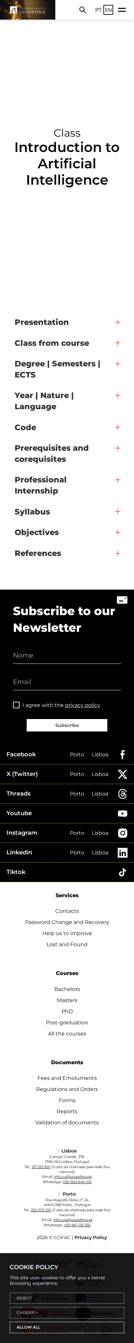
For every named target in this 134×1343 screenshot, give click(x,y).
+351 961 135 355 (76, 1225)
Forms (67, 1100)
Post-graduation (67, 1022)
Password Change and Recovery (67, 922)
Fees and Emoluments (67, 1078)
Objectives (37, 532)
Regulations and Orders (67, 1089)
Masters (67, 1000)
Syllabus (32, 511)
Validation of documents (67, 1122)
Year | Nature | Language (44, 401)
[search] (82, 9)
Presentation (42, 322)
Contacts (67, 911)
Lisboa (100, 754)
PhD (67, 1011)
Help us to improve (67, 933)
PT (98, 10)
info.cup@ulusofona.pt (72, 1219)
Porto (77, 754)
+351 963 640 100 (77, 1182)
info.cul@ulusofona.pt (73, 1176)
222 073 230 (41, 1210)
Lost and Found (67, 944)
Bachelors (67, 989)
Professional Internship (41, 485)
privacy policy (82, 705)
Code (25, 427)
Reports (67, 1111)
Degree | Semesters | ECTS (57, 369)
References (38, 553)
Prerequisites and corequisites (52, 453)
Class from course (52, 343)
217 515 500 (41, 1167)
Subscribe (67, 725)
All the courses (67, 1034)
